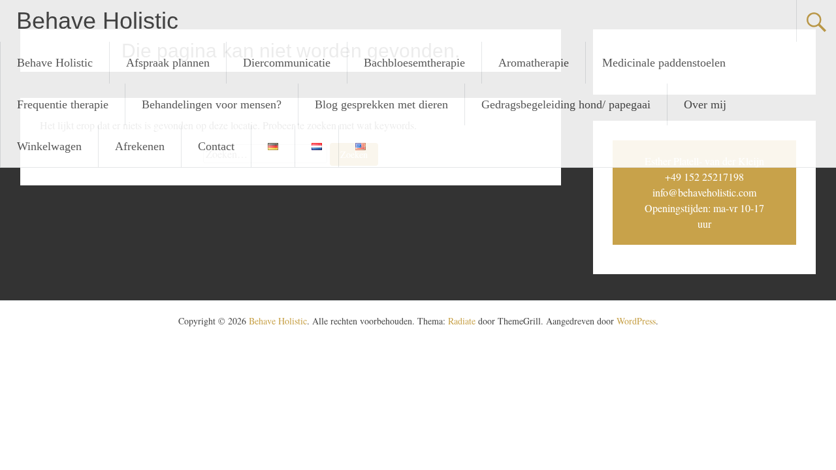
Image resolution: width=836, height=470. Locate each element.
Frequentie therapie (62, 104)
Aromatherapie (533, 62)
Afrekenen (140, 146)
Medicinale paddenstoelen (664, 62)
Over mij (705, 104)
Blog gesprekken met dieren (381, 104)
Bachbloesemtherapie (414, 62)
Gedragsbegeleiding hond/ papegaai (566, 104)
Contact (216, 146)
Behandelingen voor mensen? (211, 104)
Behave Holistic (97, 20)
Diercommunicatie (286, 62)
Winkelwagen (49, 146)
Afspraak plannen (168, 62)
